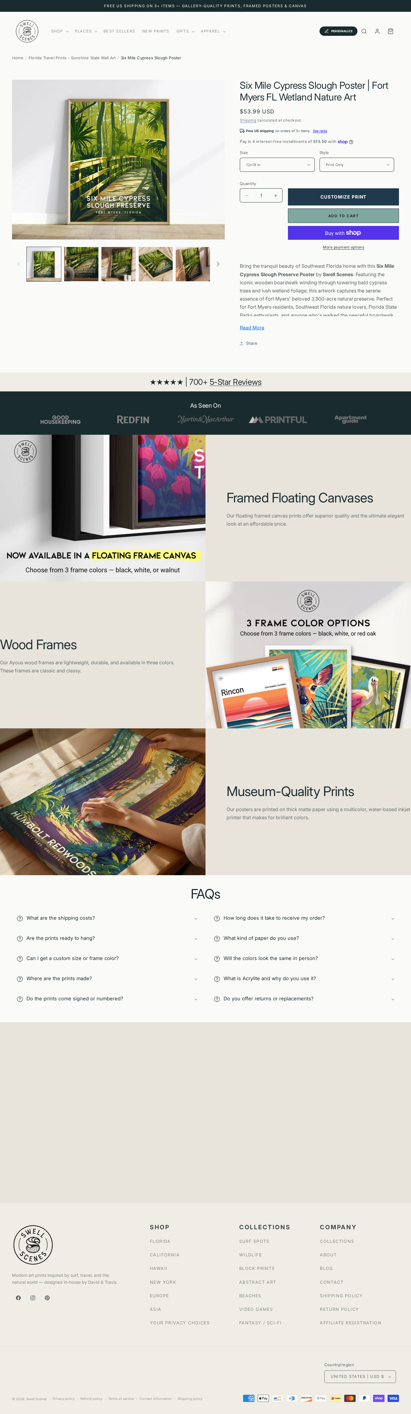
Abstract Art (258, 1282)
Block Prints (257, 1268)
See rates (320, 131)
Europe (159, 1295)
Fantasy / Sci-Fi (260, 1322)
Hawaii (158, 1268)
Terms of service (121, 1399)
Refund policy (91, 1399)
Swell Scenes (36, 1399)
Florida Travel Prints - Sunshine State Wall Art (72, 57)
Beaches (250, 1295)
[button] (59, 31)
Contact (332, 1282)
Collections (337, 1241)
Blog (326, 1268)
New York (163, 1282)
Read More (252, 328)
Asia (156, 1309)
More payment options (343, 247)
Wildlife (250, 1254)
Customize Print (343, 197)
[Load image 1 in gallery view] (44, 264)
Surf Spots (254, 1241)
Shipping (248, 120)
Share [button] (251, 343)
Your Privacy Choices (180, 1322)
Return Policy (339, 1309)
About (328, 1254)
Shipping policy (190, 1399)
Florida (160, 1241)
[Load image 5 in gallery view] (193, 264)
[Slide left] (18, 264)
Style (324, 152)
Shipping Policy (341, 1295)
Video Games (256, 1309)
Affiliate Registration (351, 1322)
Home (17, 57)
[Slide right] (218, 264)
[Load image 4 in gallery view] (156, 264)
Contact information (156, 1399)
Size (244, 152)
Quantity (248, 183)
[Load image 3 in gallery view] (118, 264)
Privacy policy (64, 1399)
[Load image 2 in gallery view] (81, 264)
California (165, 1254)
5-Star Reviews (236, 382)
